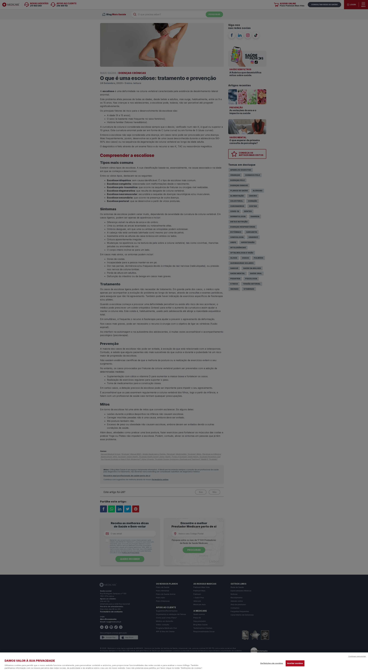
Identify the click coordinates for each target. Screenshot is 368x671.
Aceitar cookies (295, 663)
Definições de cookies (271, 663)
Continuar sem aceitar (357, 656)
